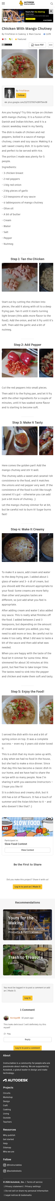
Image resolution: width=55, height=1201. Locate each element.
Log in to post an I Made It (27, 886)
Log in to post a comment (27, 1047)
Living (6, 1113)
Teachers (7, 1121)
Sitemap (7, 1147)
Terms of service (35, 1182)
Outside (7, 1117)
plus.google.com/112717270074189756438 (27, 102)
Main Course (35, 34)
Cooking (22, 34)
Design (6, 1101)
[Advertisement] (27, 15)
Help (5, 1143)
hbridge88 (15, 1018)
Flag (8, 1033)
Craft (5, 1105)
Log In (27, 998)
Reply (27, 1039)
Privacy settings (33, 1186)
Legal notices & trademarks (18, 1195)
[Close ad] (51, 11)
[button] (3, 3)
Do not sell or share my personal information (26, 1190)
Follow (21, 95)
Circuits (6, 1093)
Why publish (9, 1135)
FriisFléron (10, 34)
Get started (8, 1139)
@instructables (14, 1165)
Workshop (8, 1097)
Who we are (8, 1151)
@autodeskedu (14, 1170)
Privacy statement (14, 1186)
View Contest (27, 850)
